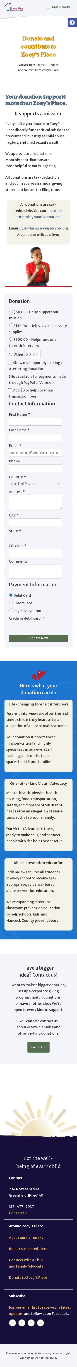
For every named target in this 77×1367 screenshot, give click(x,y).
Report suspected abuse (29, 1249)
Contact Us (18, 1213)
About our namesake (26, 1237)
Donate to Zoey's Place (28, 1277)
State (15, 531)
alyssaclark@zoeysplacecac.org (43, 228)
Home (41, 65)
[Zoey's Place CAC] (14, 7)
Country (17, 477)
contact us (28, 234)
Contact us (38, 1047)
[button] (72, 22)
